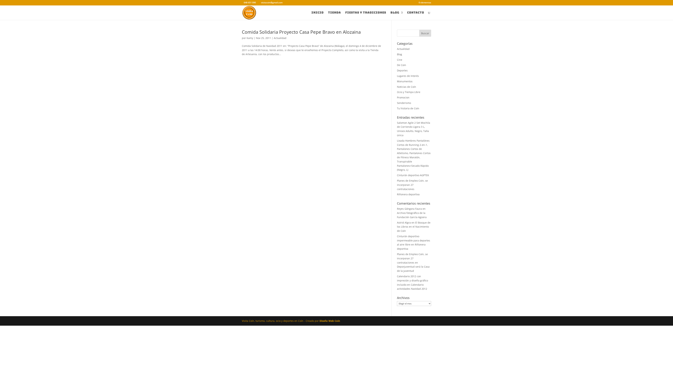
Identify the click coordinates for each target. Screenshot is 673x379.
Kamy (250, 38)
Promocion (403, 97)
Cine (399, 59)
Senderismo (404, 103)
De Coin (401, 65)
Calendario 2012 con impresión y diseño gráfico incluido (412, 280)
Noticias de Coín (406, 86)
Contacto (415, 12)
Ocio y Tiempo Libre (408, 92)
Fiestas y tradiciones (365, 12)
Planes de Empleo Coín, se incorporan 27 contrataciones (412, 185)
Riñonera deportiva (408, 194)
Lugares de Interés (408, 76)
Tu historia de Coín (408, 108)
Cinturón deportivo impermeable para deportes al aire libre (413, 240)
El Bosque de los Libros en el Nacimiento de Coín (413, 227)
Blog (394, 12)
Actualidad (280, 38)
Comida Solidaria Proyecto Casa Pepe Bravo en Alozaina (301, 32)
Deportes (402, 70)
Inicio (317, 12)
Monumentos (405, 81)
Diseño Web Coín (329, 321)
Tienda (334, 12)
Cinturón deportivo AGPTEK (413, 175)
